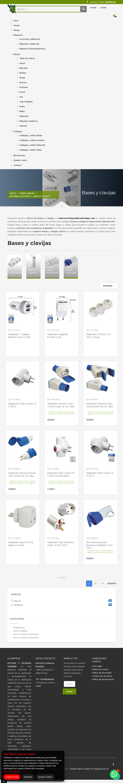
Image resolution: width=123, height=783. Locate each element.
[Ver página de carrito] (116, 17)
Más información (11, 771)
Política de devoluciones (103, 679)
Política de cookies (100, 669)
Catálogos (18, 131)
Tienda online (26, 193)
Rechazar (28, 776)
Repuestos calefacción (29, 44)
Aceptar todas (12, 776)
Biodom (23, 73)
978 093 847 (110, 2)
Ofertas (17, 30)
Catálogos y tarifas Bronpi (31, 135)
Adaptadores (19, 627)
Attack (22, 63)
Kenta (22, 106)
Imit (21, 97)
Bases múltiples (20, 630)
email (38, 686)
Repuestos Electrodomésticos (33, 49)
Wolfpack (62, 604)
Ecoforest (24, 87)
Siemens (23, 126)
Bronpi (22, 78)
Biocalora (24, 68)
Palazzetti (24, 116)
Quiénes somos (20, 160)
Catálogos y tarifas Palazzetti (32, 145)
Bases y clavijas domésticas (26, 634)
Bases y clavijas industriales (26, 637)
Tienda (16, 25)
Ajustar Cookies (45, 776)
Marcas (17, 54)
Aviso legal (97, 666)
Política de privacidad (101, 672)
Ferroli (22, 92)
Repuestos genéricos (29, 121)
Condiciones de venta (102, 676)
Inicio (16, 21)
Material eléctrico (20, 196)
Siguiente (111, 583)
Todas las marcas (27, 58)
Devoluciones (19, 155)
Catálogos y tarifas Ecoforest (32, 140)
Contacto (17, 165)
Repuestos (18, 35)
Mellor (22, 111)
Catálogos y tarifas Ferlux (31, 150)
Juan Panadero (26, 102)
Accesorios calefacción (30, 39)
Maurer (62, 600)
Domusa (23, 82)
